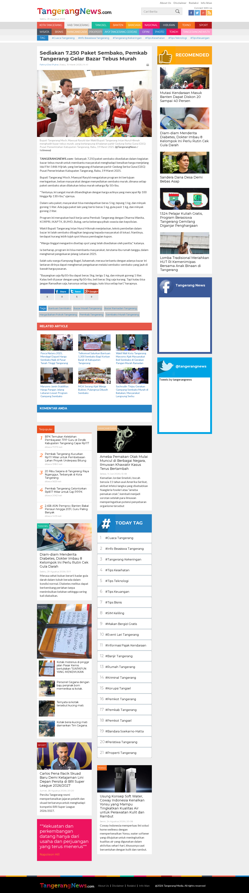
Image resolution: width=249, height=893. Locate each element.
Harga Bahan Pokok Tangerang (58, 314)
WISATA (44, 32)
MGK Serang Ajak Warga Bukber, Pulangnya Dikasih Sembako (93, 389)
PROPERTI (95, 32)
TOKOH (173, 32)
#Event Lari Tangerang (119, 634)
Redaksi (194, 2)
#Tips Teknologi (177, 37)
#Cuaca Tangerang (63, 37)
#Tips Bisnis (111, 602)
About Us (165, 2)
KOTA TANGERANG (50, 25)
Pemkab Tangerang (91, 314)
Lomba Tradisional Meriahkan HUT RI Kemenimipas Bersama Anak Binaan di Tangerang (184, 264)
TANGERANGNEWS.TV (196, 32)
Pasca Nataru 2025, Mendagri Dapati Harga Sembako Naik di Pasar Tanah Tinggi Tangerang (54, 358)
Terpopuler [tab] (45, 429)
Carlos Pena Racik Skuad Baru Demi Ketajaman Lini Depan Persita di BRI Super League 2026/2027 (62, 780)
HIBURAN (169, 25)
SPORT (203, 25)
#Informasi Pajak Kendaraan (123, 645)
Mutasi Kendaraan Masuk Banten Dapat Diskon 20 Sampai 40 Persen (181, 97)
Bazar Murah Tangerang (88, 308)
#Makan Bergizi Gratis (118, 623)
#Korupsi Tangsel (115, 688)
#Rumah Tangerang (117, 666)
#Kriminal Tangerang (118, 677)
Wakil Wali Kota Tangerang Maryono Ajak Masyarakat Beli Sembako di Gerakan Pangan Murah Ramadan (131, 358)
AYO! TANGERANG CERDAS (121, 32)
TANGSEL (100, 25)
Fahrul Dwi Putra (49, 64)
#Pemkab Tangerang (118, 709)
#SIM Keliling (112, 612)
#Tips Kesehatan (155, 37)
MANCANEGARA (77, 32)
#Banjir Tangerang (116, 655)
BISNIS (59, 32)
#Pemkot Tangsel (116, 720)
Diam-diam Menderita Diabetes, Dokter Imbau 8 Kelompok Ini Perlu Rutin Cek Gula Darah (64, 560)
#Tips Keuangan (199, 37)
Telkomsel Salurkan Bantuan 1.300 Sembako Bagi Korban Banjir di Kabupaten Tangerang (94, 358)
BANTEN (118, 25)
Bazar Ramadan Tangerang (120, 308)
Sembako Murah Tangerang (122, 314)
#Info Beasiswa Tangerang (93, 37)
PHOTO (159, 32)
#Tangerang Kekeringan (127, 37)
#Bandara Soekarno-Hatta (122, 731)
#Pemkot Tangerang (118, 698)
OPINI (145, 32)
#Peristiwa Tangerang (118, 741)
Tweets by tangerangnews (175, 379)
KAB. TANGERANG (78, 25)
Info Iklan (206, 2)
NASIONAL (151, 25)
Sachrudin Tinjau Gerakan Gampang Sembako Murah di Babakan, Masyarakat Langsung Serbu (132, 391)
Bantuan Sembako (59, 308)
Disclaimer (180, 2)
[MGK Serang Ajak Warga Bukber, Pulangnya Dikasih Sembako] (94, 375)
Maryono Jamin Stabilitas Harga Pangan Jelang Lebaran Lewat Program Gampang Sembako (54, 391)
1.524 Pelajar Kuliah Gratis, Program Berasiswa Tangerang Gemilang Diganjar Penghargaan (181, 220)
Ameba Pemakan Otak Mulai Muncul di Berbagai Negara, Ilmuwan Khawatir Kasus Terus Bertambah (124, 463)
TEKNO (186, 25)
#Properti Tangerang (118, 752)
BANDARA (134, 25)
